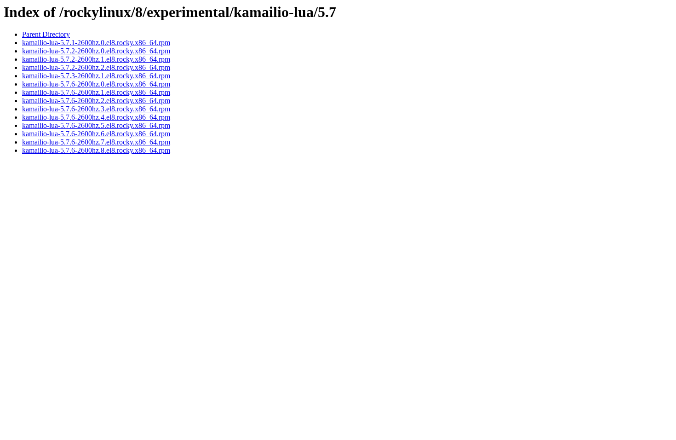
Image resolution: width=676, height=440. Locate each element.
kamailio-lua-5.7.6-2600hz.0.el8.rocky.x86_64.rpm (96, 84)
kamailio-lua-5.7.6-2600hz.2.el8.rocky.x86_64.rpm (96, 100)
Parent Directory (46, 34)
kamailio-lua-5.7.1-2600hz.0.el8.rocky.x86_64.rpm (96, 42)
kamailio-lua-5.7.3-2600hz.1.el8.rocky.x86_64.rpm (96, 76)
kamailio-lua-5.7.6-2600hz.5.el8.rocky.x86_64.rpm (96, 125)
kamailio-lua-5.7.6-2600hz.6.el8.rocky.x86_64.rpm (96, 134)
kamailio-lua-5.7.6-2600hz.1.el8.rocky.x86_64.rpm (96, 92)
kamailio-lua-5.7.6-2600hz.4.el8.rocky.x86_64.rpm (96, 117)
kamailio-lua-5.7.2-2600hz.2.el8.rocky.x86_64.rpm (96, 67)
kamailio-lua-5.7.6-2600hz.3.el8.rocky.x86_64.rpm (96, 109)
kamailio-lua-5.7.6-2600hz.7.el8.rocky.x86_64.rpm (96, 142)
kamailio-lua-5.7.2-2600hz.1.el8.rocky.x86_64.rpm (96, 59)
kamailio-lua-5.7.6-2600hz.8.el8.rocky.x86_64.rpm (96, 150)
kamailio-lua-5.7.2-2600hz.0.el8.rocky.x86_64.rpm (96, 51)
